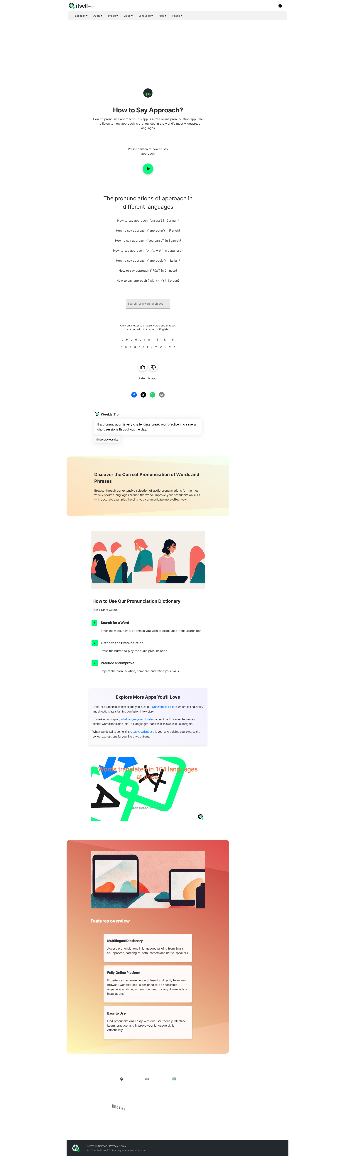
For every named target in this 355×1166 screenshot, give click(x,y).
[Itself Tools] (148, 1093)
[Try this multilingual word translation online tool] (148, 789)
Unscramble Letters (164, 706)
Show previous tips (107, 439)
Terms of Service (97, 1145)
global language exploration (137, 719)
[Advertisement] (177, 48)
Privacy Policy (117, 1145)
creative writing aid (142, 731)
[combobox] (148, 304)
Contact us (141, 1150)
